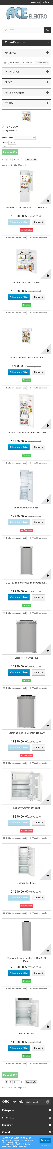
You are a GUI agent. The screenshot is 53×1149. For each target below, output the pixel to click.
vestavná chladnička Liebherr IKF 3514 (26, 432)
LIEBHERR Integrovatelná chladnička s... (26, 582)
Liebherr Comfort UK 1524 (26, 808)
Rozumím (45, 1140)
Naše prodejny (14, 92)
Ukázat (5, 143)
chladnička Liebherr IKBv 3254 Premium (26, 207)
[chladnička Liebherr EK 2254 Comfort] (26, 336)
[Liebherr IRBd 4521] (26, 861)
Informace (12, 71)
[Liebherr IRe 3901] (26, 1012)
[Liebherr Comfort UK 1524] (26, 786)
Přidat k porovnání (39, 238)
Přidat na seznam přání (16, 238)
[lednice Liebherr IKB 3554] (26, 486)
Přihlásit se (46, 2)
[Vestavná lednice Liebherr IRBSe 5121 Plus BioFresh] (26, 936)
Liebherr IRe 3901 (27, 1033)
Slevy (8, 82)
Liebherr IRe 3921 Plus (26, 658)
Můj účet (7, 1125)
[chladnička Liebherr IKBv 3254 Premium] (26, 186)
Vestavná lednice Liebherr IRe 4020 (27, 733)
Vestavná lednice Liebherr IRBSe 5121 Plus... (26, 959)
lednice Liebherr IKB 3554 (26, 507)
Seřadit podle (7, 138)
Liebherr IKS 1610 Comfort (26, 282)
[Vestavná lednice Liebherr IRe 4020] (26, 711)
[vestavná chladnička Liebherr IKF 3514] (26, 411)
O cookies (46, 1145)
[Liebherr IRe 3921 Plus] (26, 636)
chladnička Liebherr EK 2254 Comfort (27, 357)
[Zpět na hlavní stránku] (4, 63)
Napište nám (35, 2)
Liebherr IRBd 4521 (26, 883)
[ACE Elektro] (26, 13)
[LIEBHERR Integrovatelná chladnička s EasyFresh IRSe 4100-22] (26, 561)
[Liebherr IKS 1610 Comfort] (26, 261)
